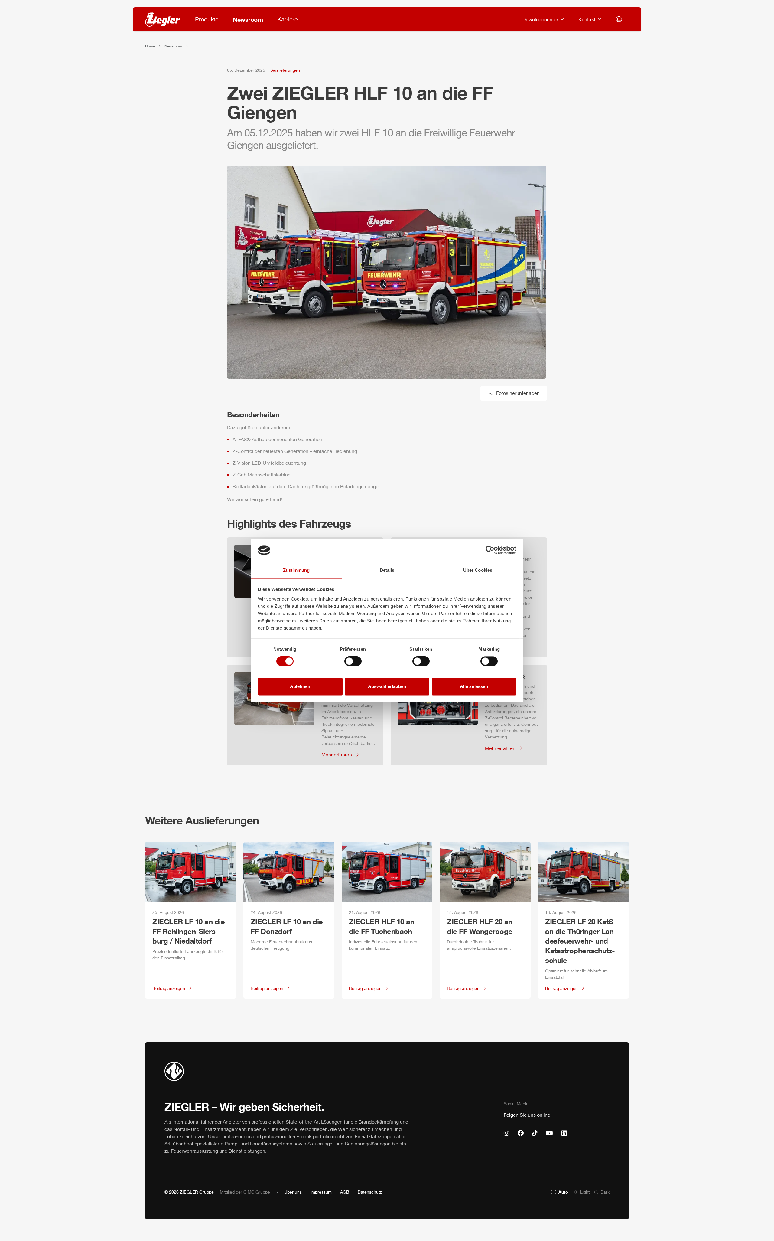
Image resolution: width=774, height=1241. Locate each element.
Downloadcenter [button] (540, 19)
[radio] (559, 1192)
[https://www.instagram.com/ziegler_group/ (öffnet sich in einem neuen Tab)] (506, 1133)
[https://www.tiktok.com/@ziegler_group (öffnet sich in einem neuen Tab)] (535, 1133)
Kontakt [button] (587, 19)
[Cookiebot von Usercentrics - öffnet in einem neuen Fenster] (489, 550)
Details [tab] (387, 570)
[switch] (353, 661)
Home (150, 46)
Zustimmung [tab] (296, 570)
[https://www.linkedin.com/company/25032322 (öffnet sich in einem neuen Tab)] (564, 1133)
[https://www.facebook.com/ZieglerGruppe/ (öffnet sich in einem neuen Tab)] (521, 1133)
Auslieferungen (285, 70)
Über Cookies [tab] (477, 570)
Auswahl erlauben (387, 686)
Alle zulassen (474, 686)
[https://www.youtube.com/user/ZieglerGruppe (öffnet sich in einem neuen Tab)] (549, 1133)
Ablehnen (300, 686)
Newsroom (173, 46)
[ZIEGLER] (162, 19)
